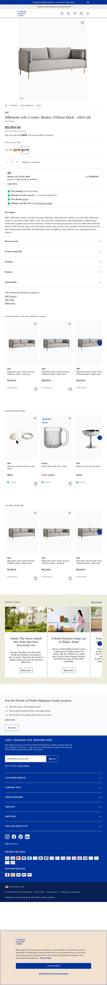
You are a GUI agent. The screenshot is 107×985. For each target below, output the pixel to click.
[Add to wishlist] (82, 23)
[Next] (100, 643)
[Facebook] (14, 836)
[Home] (6, 105)
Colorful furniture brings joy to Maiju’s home (68, 640)
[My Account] (68, 13)
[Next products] (100, 343)
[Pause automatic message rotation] (88, 2)
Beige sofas (10, 303)
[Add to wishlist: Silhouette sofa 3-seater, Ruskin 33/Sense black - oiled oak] (35, 324)
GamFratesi (10, 121)
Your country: (11, 766)
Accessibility (76, 892)
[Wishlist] (75, 13)
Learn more (10, 719)
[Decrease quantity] (7, 162)
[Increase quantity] (17, 162)
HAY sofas (9, 300)
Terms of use (39, 892)
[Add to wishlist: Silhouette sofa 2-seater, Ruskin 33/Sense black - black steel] (69, 324)
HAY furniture (11, 296)
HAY (7, 112)
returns (25, 199)
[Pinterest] (20, 836)
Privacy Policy (45, 958)
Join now (12, 728)
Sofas (39, 105)
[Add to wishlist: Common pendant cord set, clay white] (35, 418)
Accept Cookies (53, 966)
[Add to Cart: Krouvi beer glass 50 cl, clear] (70, 484)
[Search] (62, 13)
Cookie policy (65, 892)
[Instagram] (7, 836)
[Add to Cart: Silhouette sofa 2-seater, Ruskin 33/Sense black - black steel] (70, 389)
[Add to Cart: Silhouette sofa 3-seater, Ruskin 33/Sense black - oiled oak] (35, 389)
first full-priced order (43, 203)
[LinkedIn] (27, 836)
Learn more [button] (12, 183)
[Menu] (88, 13)
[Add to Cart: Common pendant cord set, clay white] (35, 484)
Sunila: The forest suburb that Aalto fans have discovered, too (26, 641)
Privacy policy (52, 892)
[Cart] (81, 13)
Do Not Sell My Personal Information (18, 892)
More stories (96, 602)
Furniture (13, 105)
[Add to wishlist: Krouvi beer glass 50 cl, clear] (69, 418)
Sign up (52, 759)
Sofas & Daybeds (27, 105)
